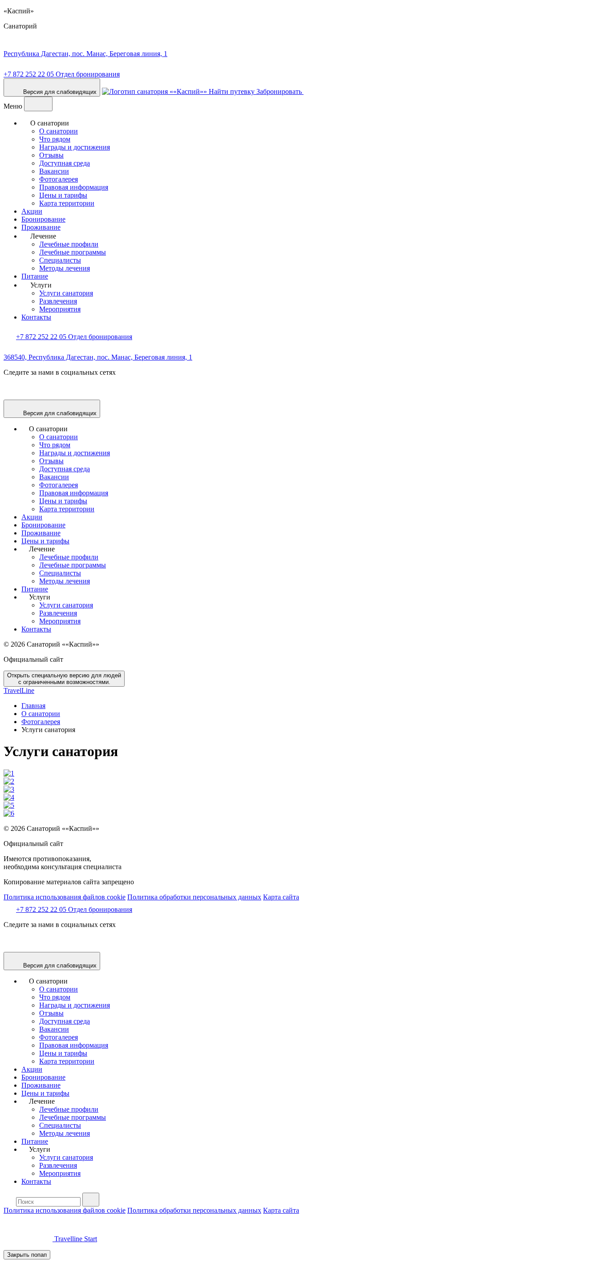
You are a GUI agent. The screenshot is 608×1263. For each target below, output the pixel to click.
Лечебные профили (68, 244)
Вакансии (54, 171)
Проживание (41, 227)
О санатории (58, 131)
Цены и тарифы (63, 195)
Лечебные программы (72, 252)
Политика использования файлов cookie (65, 897)
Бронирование (43, 219)
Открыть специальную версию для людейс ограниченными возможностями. (64, 678)
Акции (31, 211)
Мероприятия (60, 309)
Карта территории (66, 203)
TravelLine (19, 690)
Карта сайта (281, 897)
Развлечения (58, 301)
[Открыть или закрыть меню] (38, 104)
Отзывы (51, 155)
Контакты (36, 317)
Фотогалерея (58, 179)
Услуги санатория (66, 293)
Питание (34, 276)
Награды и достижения (74, 147)
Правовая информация (73, 187)
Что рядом (54, 139)
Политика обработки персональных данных (194, 897)
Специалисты (60, 260)
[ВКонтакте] (11, 395)
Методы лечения (64, 268)
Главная (33, 705)
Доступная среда (64, 163)
